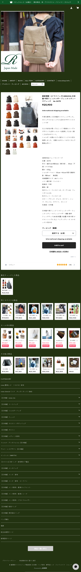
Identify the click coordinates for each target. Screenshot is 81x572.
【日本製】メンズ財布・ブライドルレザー (15, 500)
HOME (4, 81)
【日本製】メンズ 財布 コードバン (14, 481)
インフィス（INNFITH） (9, 455)
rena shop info (64, 81)
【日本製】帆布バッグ (9, 507)
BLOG (20, 81)
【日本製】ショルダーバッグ (11, 411)
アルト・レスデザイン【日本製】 (12, 449)
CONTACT (51, 81)
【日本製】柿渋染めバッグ (10, 513)
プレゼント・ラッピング (10, 84)
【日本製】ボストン (8, 430)
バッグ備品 (5, 519)
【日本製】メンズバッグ (9, 468)
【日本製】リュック (8, 417)
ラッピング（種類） (50, 228)
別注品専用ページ (7, 532)
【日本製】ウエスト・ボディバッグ (13, 423)
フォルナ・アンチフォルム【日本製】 (14, 443)
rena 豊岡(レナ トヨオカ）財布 (12, 385)
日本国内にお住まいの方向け (59, 252)
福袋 (2, 526)
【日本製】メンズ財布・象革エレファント (15, 487)
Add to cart (59, 245)
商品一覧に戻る (40, 549)
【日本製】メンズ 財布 (10, 475)
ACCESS (25, 84)
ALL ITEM (29, 81)
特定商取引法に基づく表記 (27, 560)
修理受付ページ (6, 539)
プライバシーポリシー (9, 560)
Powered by (38, 568)
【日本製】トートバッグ (9, 404)
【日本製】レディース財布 (10, 436)
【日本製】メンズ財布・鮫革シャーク (14, 494)
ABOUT (12, 81)
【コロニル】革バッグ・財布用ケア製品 (15, 462)
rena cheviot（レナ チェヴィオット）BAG (16, 392)
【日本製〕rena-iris (8, 398)
